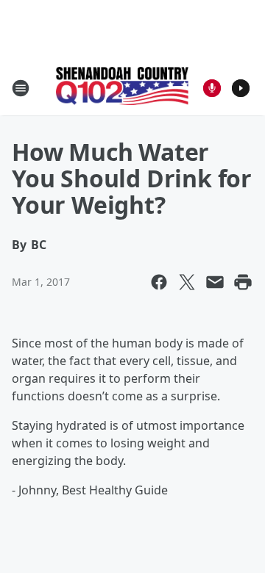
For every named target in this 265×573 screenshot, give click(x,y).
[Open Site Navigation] (20, 88)
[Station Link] (122, 87)
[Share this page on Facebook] (159, 282)
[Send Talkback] (212, 88)
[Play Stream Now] (241, 88)
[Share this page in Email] (215, 282)
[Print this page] (243, 282)
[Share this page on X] (187, 282)
